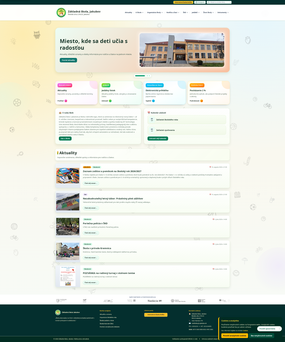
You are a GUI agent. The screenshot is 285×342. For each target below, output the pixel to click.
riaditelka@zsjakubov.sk (199, 323)
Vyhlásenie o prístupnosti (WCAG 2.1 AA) (184, 339)
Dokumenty (222, 12)
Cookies (245, 331)
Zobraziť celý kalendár (157, 138)
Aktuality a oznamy (106, 314)
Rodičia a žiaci (172, 12)
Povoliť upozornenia (267, 329)
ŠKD (184, 12)
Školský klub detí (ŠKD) (106, 324)
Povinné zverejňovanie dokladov (110, 327)
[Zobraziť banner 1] (135, 75)
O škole (138, 12)
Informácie (66, 62)
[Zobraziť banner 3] (149, 75)
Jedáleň (194, 12)
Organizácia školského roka (108, 317)
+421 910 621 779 (197, 321)
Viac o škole (65, 138)
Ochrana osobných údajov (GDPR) (212, 339)
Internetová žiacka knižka (183, 2)
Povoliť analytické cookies (234, 335)
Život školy (207, 12)
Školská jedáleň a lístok (107, 320)
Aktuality (128, 12)
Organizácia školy (154, 12)
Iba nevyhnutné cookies (261, 335)
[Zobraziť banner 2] (142, 75)
